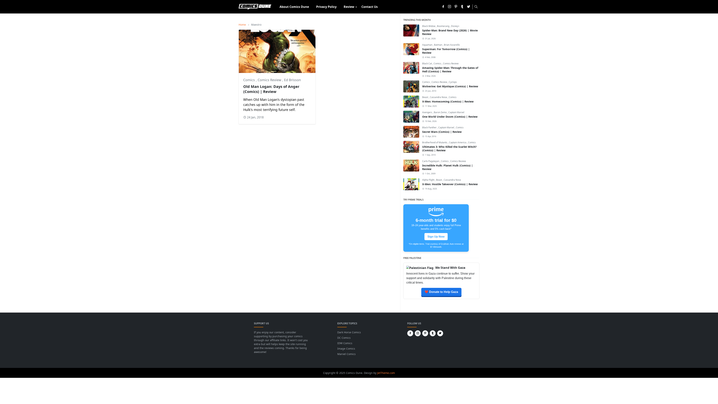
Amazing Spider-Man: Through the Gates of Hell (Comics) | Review (450, 69)
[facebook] (443, 6)
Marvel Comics (346, 354)
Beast (425, 97)
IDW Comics (344, 343)
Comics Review (270, 80)
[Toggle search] (476, 6)
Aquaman (427, 44)
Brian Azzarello (452, 44)
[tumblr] (462, 6)
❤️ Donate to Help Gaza (441, 291)
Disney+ (455, 26)
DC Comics (344, 337)
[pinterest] (456, 6)
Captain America (458, 142)
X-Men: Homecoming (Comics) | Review (448, 101)
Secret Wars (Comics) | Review (442, 132)
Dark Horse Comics (349, 332)
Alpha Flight (428, 179)
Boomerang (443, 26)
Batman (438, 44)
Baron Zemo (440, 112)
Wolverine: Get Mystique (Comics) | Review (450, 86)
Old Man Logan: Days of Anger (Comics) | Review (271, 89)
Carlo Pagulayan (431, 161)
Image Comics (346, 348)
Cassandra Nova (439, 97)
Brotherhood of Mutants (435, 142)
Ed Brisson (292, 80)
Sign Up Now (436, 236)
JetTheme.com (386, 373)
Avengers (427, 112)
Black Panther (429, 127)
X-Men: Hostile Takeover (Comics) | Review (450, 184)
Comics (249, 80)
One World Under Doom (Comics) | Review (450, 116)
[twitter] (468, 6)
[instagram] (449, 6)
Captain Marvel (456, 112)
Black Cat (427, 63)
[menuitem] (294, 6)
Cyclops (453, 82)
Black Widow (429, 26)
